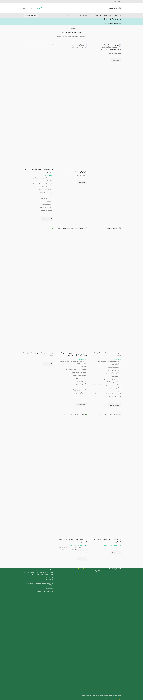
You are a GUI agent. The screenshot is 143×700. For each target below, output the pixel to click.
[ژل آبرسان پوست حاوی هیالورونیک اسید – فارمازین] (71, 475)
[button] (47, 219)
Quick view (119, 64)
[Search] (22, 15)
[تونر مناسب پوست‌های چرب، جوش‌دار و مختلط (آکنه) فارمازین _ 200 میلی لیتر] (71, 289)
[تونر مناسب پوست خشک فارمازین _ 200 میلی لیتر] (105, 289)
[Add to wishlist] (119, 56)
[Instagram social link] (23, 1)
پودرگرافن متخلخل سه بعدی (77, 172)
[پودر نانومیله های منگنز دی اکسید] (111, 44)
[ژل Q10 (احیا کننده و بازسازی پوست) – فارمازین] (105, 475)
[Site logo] (115, 8)
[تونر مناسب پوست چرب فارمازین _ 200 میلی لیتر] (37, 106)
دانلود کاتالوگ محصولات (30, 15)
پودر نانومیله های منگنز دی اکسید (109, 49)
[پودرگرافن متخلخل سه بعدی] (79, 44)
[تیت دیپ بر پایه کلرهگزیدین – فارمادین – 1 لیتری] (37, 289)
